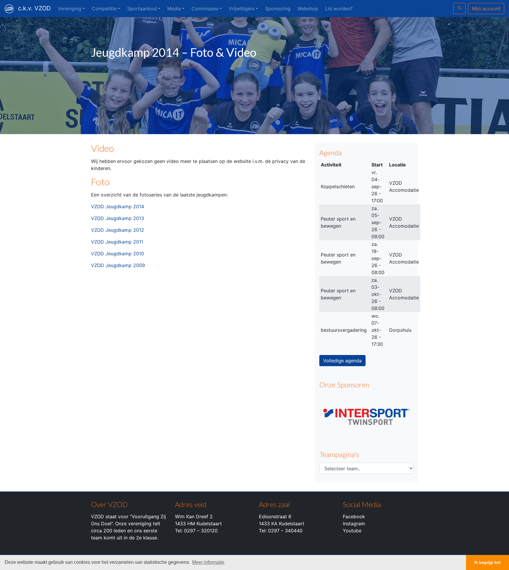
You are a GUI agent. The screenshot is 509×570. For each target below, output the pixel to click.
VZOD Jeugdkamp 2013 (117, 218)
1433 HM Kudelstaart (198, 523)
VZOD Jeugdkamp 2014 (117, 206)
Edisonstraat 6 (275, 516)
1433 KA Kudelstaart (281, 523)
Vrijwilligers (241, 8)
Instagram (354, 523)
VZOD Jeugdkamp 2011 (117, 242)
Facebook (354, 516)
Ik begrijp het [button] (487, 562)
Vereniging (69, 8)
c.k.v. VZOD (34, 8)
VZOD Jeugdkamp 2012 (117, 230)
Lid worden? (339, 8)
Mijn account (486, 8)
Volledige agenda (342, 361)
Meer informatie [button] (208, 562)
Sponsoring (277, 8)
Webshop (308, 8)
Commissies (204, 8)
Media (174, 8)
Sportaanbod (142, 8)
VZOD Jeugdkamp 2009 (118, 265)
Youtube (352, 531)
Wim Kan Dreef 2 (194, 516)
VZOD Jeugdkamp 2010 (117, 253)
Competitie (104, 8)
